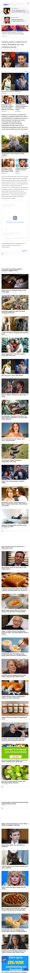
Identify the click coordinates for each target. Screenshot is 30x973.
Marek (16, 49)
